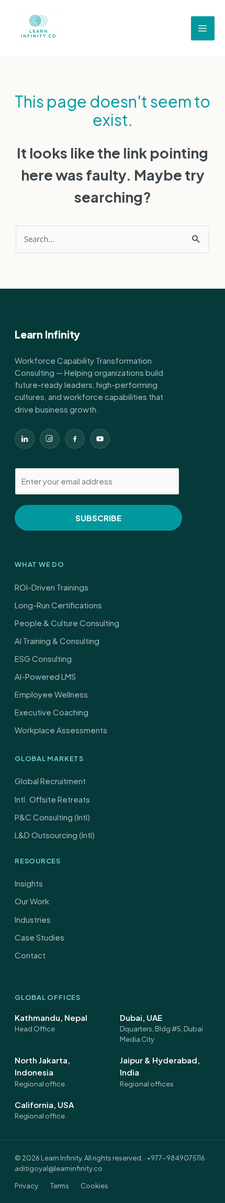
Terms (59, 1185)
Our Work (32, 901)
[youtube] (100, 439)
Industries (33, 919)
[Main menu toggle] (203, 28)
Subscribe (98, 518)
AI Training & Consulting (57, 641)
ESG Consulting (43, 658)
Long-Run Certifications (58, 605)
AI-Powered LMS (45, 676)
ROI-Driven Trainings (51, 587)
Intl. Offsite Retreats (52, 799)
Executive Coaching (51, 712)
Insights (29, 883)
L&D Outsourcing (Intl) (55, 835)
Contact (30, 955)
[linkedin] (25, 439)
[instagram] (50, 439)
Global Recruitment (50, 781)
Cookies (94, 1185)
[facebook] (75, 439)
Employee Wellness (51, 694)
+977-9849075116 (176, 1158)
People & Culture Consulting (67, 623)
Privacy (26, 1185)
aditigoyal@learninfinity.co (59, 1168)
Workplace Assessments (61, 730)
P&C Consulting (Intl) (52, 817)
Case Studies (39, 937)
